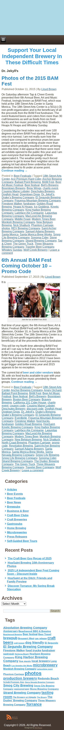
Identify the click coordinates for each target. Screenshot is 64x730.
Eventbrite (21, 417)
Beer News (14, 502)
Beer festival (32, 185)
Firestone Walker (12, 203)
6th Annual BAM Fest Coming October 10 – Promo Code (27, 265)
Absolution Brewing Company (25, 627)
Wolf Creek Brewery (35, 249)
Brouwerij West (26, 638)
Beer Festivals (22, 175)
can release (41, 638)
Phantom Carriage (42, 225)
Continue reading (14, 170)
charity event (50, 188)
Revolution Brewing (21, 445)
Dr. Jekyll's (47, 194)
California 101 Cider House (29, 402)
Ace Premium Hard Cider (26, 178)
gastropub (8, 654)
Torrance (34, 704)
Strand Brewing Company (40, 240)
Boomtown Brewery (13, 188)
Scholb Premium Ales (13, 682)
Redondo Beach (48, 678)
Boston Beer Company (26, 399)
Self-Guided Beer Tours (22, 540)
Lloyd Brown (48, 89)
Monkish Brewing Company (18, 222)
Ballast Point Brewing (28, 182)
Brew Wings (34, 188)
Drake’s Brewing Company (18, 197)
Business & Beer (18, 511)
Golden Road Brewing (28, 424)
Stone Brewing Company (44, 689)
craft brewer (19, 643)
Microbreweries (17, 532)
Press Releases (17, 536)
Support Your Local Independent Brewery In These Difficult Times (32, 56)
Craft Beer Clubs (18, 515)
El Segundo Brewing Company (28, 646)
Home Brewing (16, 528)
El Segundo (51, 643)
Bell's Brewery (49, 185)
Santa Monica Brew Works (36, 234)
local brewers (41, 661)
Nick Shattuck (21, 225)
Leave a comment (32, 470)
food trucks (42, 421)
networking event (45, 669)
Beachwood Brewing (12, 634)
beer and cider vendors (38, 372)
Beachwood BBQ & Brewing (34, 631)
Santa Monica (10, 234)
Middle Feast (22, 219)
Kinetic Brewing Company (17, 427)
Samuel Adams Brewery (39, 231)
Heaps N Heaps (23, 206)
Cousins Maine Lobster (16, 191)
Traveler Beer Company (39, 246)
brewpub (10, 638)
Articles (12, 489)
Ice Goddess (41, 206)
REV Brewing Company (25, 228)
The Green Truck (23, 243)
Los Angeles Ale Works (21, 666)
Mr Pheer (38, 728)
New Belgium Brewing (28, 439)
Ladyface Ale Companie (29, 212)
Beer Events (15, 493)
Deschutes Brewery (42, 191)
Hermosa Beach (22, 654)
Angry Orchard (52, 390)
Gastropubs (14, 523)
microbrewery (45, 665)
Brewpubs (13, 506)
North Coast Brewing (14, 442)
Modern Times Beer (43, 219)
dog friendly (34, 642)
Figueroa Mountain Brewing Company (38, 200)
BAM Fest (48, 182)
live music (25, 661)
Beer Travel (44, 634)
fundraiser (29, 203)
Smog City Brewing (47, 454)
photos (6, 228)
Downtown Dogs (30, 194)
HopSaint (49, 424)
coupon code (17, 405)
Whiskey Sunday (12, 249)
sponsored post (21, 689)
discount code (35, 408)
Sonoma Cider (39, 237)
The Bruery (42, 697)
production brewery (20, 678)
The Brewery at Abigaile (24, 697)
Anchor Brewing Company (27, 390)
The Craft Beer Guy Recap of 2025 (30, 558)
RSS (15, 717)
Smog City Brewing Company (19, 458)
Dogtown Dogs (11, 411)
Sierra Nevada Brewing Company (27, 453)
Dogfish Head (10, 194)
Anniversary (10, 631)
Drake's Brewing (45, 411)
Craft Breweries (17, 519)
